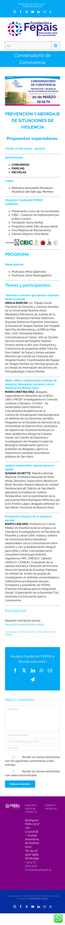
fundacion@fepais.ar (32, 6)
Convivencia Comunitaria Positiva (20, 632)
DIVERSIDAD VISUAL (38, 899)
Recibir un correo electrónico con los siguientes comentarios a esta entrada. (32, 760)
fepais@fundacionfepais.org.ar (24, 624)
